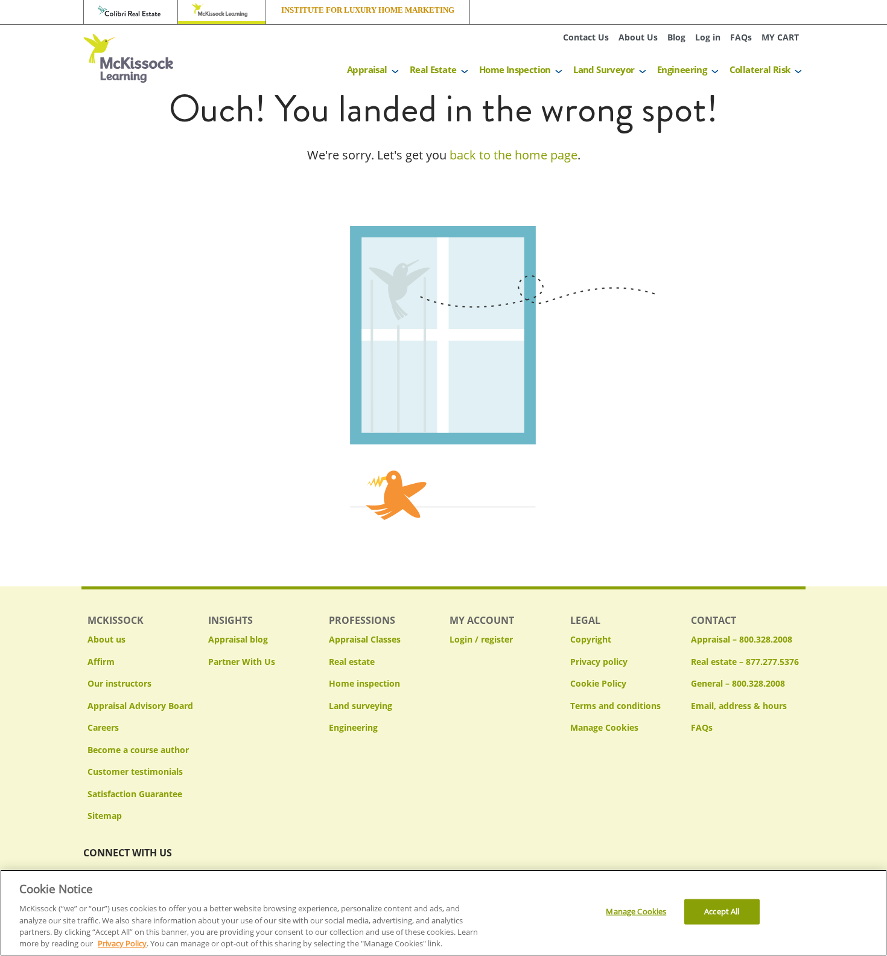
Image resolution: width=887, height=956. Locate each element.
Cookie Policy (598, 683)
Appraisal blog (238, 639)
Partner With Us (241, 661)
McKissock (221, 12)
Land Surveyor (603, 69)
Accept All (721, 911)
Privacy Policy (122, 943)
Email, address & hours (739, 705)
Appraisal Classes (365, 639)
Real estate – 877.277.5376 (745, 661)
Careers (103, 727)
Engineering (682, 69)
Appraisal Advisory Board (140, 705)
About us (106, 639)
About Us (638, 37)
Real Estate (433, 69)
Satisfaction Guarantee (134, 794)
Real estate (352, 661)
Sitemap (104, 815)
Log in (707, 37)
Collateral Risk (760, 69)
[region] (443, 913)
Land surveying (360, 705)
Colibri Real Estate (130, 12)
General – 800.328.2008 (738, 683)
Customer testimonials (135, 771)
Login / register (481, 639)
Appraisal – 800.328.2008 (741, 639)
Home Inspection (515, 69)
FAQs (741, 37)
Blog (676, 37)
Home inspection (364, 683)
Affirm (101, 661)
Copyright (590, 639)
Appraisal (367, 69)
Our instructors (119, 683)
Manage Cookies (604, 728)
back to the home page (513, 155)
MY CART (780, 37)
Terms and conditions (615, 705)
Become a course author (138, 749)
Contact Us (586, 37)
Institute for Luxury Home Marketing (367, 10)
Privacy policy (599, 661)
